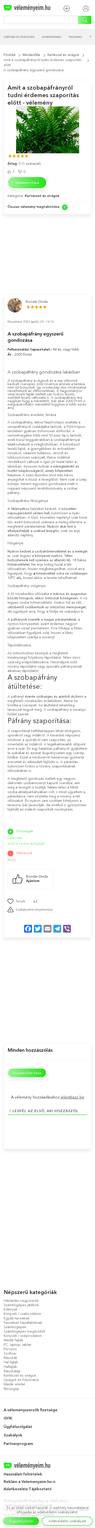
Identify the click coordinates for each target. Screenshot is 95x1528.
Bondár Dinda (37, 301)
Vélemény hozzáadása (68, 9)
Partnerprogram (18, 1443)
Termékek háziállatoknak (23, 1322)
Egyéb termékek (17, 1318)
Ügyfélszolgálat (18, 1426)
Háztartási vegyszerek (21, 1300)
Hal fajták (11, 1362)
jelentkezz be (72, 1097)
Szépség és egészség (19, 37)
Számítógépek (15, 1327)
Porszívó (10, 1349)
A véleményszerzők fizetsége (30, 1409)
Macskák (10, 1358)
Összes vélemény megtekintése (33, 206)
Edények (11, 1309)
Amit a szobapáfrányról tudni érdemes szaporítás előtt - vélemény (43, 95)
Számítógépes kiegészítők (24, 1331)
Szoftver (10, 1353)
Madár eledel (14, 1384)
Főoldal (9, 55)
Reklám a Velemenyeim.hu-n (29, 1481)
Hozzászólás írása (27, 1073)
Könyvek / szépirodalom (23, 1335)
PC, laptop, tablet (17, 1344)
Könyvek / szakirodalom (22, 1313)
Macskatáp (12, 1371)
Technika (75, 37)
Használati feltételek (23, 1474)
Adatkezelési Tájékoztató (28, 1488)
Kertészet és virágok (63, 55)
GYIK (8, 1418)
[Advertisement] (47, 249)
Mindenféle (31, 55)
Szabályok (13, 1435)
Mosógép (11, 1389)
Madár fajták (13, 1340)
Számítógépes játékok (21, 1305)
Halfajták (10, 1366)
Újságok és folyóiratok (21, 1380)
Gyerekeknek (51, 37)
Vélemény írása (27, 182)
